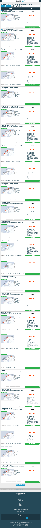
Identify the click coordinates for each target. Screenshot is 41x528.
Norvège (3, 370)
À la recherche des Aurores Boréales (10, 29)
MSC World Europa (20, 494)
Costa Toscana (20, 497)
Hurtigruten (12, 489)
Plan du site (20, 505)
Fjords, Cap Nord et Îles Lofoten (8, 125)
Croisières (2, 489)
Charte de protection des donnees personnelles (20, 509)
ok (27, 518)
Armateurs (7, 489)
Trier (31, 8)
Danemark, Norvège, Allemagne (8, 276)
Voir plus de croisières (20, 484)
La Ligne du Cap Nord (5, 202)
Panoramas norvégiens (7, 10)
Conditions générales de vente (20, 503)
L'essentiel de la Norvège (6, 408)
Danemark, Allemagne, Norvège (8, 258)
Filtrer (11, 8)
